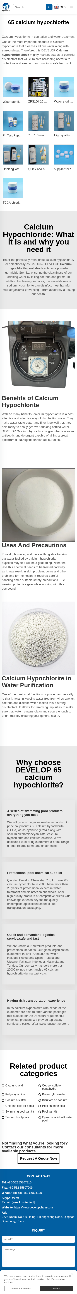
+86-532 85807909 (20, 1187)
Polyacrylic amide (53, 1094)
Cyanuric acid (14, 1085)
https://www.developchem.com (33, 1207)
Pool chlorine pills (53, 1105)
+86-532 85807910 (19, 1182)
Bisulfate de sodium (54, 1100)
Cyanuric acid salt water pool (57, 1119)
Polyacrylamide (15, 1094)
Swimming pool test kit (19, 1111)
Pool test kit (49, 1111)
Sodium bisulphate (17, 1117)
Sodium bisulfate (16, 1100)
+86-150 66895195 (30, 1192)
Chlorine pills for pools (19, 1105)
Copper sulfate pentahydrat (51, 1087)
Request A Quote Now (38, 1158)
